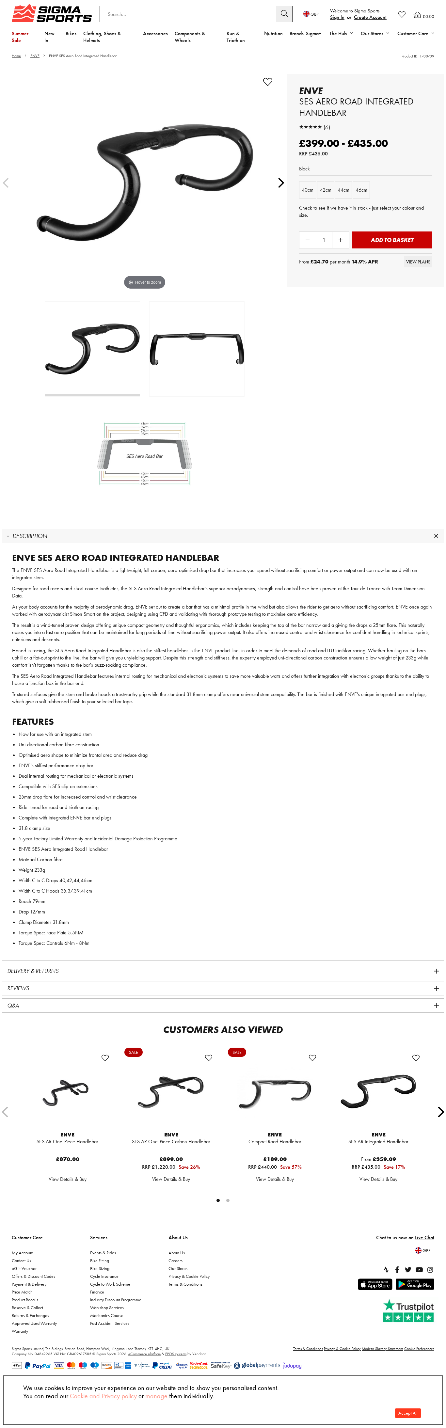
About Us (178, 1237)
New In (49, 37)
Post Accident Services (109, 1323)
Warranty (20, 1331)
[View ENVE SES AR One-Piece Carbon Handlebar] (171, 1091)
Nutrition (273, 33)
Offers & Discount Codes (33, 1276)
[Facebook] (397, 1270)
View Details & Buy (68, 1179)
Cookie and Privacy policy (103, 1396)
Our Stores (177, 1268)
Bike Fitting (99, 1260)
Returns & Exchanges (30, 1315)
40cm (307, 189)
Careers (175, 1260)
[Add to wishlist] (268, 82)
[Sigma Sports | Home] (52, 13)
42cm (325, 189)
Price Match (22, 1292)
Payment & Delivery (29, 1284)
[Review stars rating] (310, 127)
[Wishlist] (401, 14)
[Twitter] (408, 1270)
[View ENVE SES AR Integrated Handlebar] (379, 1091)
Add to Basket (392, 240)
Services (98, 1237)
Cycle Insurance (104, 1276)
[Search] (284, 14)
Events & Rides (103, 1253)
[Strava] (386, 1270)
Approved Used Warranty (34, 1323)
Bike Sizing (99, 1268)
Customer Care (27, 1237)
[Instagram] (430, 1270)
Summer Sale (20, 37)
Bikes (71, 33)
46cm (361, 189)
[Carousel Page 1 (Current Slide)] (218, 1200)
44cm (343, 189)
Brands (297, 33)
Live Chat (424, 1237)
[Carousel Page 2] (228, 1200)
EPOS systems (175, 1354)
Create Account (370, 17)
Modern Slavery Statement (382, 1348)
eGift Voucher (24, 1268)
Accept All (408, 1413)
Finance (97, 1292)
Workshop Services (107, 1307)
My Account (22, 1253)
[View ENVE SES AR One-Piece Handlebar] (68, 1091)
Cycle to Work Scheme (110, 1284)
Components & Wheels (190, 37)
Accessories (155, 33)
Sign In (337, 17)
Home (16, 55)
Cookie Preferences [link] (419, 1348)
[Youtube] (419, 1270)
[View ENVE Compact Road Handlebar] (275, 1091)
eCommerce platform (144, 1354)
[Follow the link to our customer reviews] (409, 1311)
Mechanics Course (106, 1315)
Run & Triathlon (236, 37)
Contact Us (21, 1260)
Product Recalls (25, 1300)
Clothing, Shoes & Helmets (102, 37)
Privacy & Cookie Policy (189, 1276)
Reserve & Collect (27, 1307)
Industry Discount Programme (115, 1300)
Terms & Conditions (185, 1284)
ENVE (35, 55)
